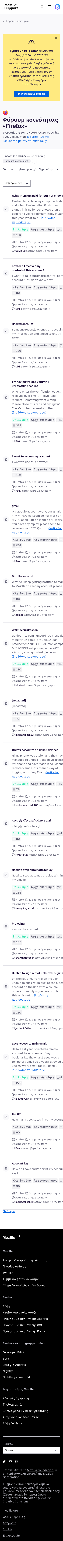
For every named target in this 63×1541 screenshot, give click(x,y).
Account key (20, 1163)
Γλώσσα (8, 1444)
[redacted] (19, 700)
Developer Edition (15, 1352)
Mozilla (11, 1237)
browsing (18, 923)
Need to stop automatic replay (32, 870)
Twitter (8, 1272)
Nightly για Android (16, 1377)
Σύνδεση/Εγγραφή (16, 1398)
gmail (15, 506)
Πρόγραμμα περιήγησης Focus (24, 1331)
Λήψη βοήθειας (13, 1423)
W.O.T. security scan (25, 630)
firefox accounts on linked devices (35, 750)
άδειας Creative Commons (27, 1499)
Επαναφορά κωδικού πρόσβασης (25, 1411)
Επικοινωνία (11, 1535)
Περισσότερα (47, 169)
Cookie (7, 1529)
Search (42, 7)
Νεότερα (9, 1211)
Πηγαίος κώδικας (14, 1266)
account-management (17, 161)
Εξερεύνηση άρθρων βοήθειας (24, 1285)
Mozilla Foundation (40, 1470)
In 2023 (17, 1114)
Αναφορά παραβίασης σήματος (25, 1260)
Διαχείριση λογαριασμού (45, 242)
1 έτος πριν (50, 250)
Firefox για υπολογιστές (20, 1312)
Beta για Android (14, 1365)
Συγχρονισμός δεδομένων (20, 1417)
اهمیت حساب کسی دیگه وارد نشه (31, 820)
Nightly (8, 1371)
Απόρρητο (9, 1523)
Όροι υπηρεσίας (14, 1517)
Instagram (16, 1461)
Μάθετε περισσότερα (31, 93)
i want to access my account (31, 456)
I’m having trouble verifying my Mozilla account (30, 384)
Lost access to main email (29, 1043)
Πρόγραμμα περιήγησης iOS (22, 1325)
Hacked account (22, 324)
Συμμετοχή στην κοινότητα (21, 1279)
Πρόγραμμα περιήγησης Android (25, 1318)
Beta (6, 1358)
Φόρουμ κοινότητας (17, 21)
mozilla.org (10, 1510)
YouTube (10, 1461)
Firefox (19, 242)
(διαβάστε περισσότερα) (29, 412)
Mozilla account (22, 576)
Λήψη (6, 1306)
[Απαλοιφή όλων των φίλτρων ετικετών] (34, 161)
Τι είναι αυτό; (12, 1404)
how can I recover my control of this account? (28, 268)
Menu (49, 7)
